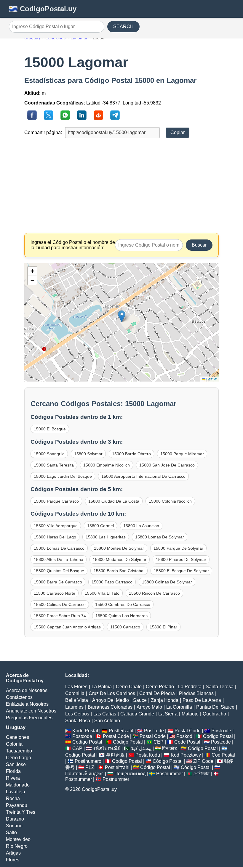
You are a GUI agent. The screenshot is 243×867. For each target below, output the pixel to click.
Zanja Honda (164, 700)
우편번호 (115, 754)
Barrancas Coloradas (110, 707)
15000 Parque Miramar (182, 453)
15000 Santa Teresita (54, 465)
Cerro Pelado (160, 686)
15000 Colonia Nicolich (170, 501)
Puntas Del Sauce (215, 707)
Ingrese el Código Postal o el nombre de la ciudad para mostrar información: (73, 245)
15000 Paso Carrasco (112, 582)
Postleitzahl (121, 730)
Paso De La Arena (202, 700)
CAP (77, 748)
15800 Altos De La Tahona (58, 559)
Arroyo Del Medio (110, 700)
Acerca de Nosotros (26, 690)
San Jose (16, 764)
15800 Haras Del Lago (55, 537)
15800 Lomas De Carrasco (59, 548)
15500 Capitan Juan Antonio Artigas (67, 627)
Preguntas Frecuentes (29, 717)
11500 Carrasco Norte (54, 593)
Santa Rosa (77, 720)
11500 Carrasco (125, 627)
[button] (121, 316)
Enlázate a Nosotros (27, 704)
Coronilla (74, 693)
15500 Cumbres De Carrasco (122, 604)
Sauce (140, 700)
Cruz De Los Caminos (112, 693)
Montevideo (18, 839)
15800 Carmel (100, 525)
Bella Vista (76, 700)
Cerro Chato (129, 686)
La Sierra (168, 713)
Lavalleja (15, 791)
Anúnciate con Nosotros (31, 710)
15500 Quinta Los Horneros (121, 615)
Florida (13, 771)
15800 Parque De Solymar (178, 548)
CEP (159, 741)
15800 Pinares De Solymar (181, 559)
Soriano (14, 825)
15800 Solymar (88, 453)
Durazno (15, 818)
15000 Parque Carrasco (56, 501)
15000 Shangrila (49, 453)
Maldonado (18, 784)
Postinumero (88, 761)
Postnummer (169, 773)
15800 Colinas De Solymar (167, 582)
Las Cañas (104, 713)
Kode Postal (85, 730)
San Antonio (107, 720)
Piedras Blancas (196, 693)
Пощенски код (130, 773)
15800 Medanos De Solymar (119, 559)
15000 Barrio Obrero (131, 453)
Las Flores (76, 686)
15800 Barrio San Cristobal (119, 570)
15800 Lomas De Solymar (159, 537)
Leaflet (211, 378)
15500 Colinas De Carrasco (60, 604)
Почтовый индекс (84, 773)
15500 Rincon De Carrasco (154, 593)
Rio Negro (17, 846)
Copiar (177, 132)
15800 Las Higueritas (106, 537)
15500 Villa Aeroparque (56, 525)
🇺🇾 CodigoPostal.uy (42, 9)
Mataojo (190, 713)
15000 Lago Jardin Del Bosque (63, 476)
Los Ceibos (77, 713)
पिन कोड (169, 748)
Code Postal (187, 741)
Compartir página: (43, 132)
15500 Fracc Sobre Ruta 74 (60, 615)
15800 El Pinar (163, 627)
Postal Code (188, 730)
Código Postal (218, 736)
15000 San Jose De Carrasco (167, 465)
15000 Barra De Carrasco (58, 582)
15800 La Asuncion (141, 525)
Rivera (13, 778)
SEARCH (123, 26)
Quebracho (214, 713)
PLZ (89, 767)
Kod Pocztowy (186, 754)
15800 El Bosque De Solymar (181, 570)
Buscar (199, 244)
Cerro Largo (18, 757)
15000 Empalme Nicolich (106, 465)
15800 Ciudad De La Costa (113, 501)
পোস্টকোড (202, 773)
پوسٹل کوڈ (141, 748)
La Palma (102, 686)
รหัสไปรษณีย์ (106, 748)
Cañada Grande (137, 713)
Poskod (184, 736)
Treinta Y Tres (20, 812)
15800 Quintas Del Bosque (59, 570)
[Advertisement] (121, 185)
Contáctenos (19, 697)
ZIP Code (203, 761)
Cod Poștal (223, 754)
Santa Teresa (220, 686)
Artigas (13, 852)
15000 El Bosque (50, 429)
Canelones (17, 737)
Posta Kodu (147, 754)
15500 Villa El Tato (102, 593)
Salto (11, 832)
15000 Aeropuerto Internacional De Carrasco (143, 476)
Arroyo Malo (149, 707)
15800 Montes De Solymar (119, 548)
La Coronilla (179, 707)
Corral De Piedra (157, 693)
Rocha (13, 798)
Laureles (74, 707)
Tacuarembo (19, 750)
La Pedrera (190, 686)
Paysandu (16, 805)
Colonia (14, 744)
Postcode (154, 730)
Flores (12, 859)
